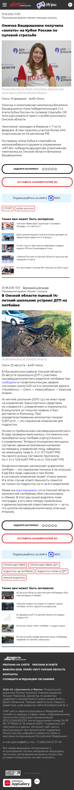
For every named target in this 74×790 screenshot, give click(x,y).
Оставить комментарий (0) (37, 182)
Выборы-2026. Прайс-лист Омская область (34, 669)
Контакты (10, 674)
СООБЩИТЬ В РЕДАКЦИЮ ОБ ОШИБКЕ (28, 679)
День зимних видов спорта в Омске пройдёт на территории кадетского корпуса (42, 236)
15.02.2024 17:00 (11, 14)
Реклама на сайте (16, 664)
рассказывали (26, 490)
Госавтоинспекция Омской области (24, 359)
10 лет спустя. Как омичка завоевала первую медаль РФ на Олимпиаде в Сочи (40, 247)
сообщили (9, 382)
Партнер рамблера (32, 773)
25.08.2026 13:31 (11, 287)
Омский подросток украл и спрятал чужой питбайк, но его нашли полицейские (40, 605)
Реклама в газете (44, 664)
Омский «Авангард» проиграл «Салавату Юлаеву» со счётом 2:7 (38, 225)
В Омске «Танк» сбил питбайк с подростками (41, 625)
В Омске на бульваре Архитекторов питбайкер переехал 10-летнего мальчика (42, 638)
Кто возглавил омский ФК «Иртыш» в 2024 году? (42, 267)
